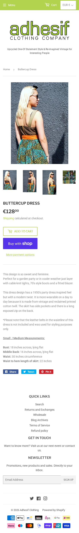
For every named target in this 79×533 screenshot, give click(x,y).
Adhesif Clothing (29, 510)
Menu (11, 5)
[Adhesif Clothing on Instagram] (45, 499)
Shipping (8, 218)
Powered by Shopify (53, 510)
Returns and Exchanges (39, 409)
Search (39, 404)
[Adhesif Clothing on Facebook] (38, 499)
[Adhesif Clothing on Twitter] (32, 499)
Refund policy (39, 430)
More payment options (20, 254)
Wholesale (39, 414)
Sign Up (68, 479)
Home (6, 69)
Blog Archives (39, 420)
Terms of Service (39, 425)
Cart (54, 5)
